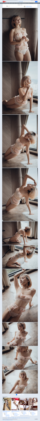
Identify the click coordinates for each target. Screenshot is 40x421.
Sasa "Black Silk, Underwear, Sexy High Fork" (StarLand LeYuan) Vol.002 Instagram (7, 411)
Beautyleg (24, 411)
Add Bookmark (32, 0)
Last (23, 394)
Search (36, 1)
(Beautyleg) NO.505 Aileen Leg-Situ (32, 411)
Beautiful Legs (16, 414)
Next (21, 394)
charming (7, 415)
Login (22, 1)
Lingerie (9, 416)
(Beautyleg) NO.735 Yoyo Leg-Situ (24, 410)
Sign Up (20, 1)
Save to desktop (35, 0)
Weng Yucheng (33, 413)
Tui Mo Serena (16, 413)
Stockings (7, 414)
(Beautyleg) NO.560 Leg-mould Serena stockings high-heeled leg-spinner (16, 411)
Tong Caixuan (24, 412)
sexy (8, 414)
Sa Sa (6, 413)
